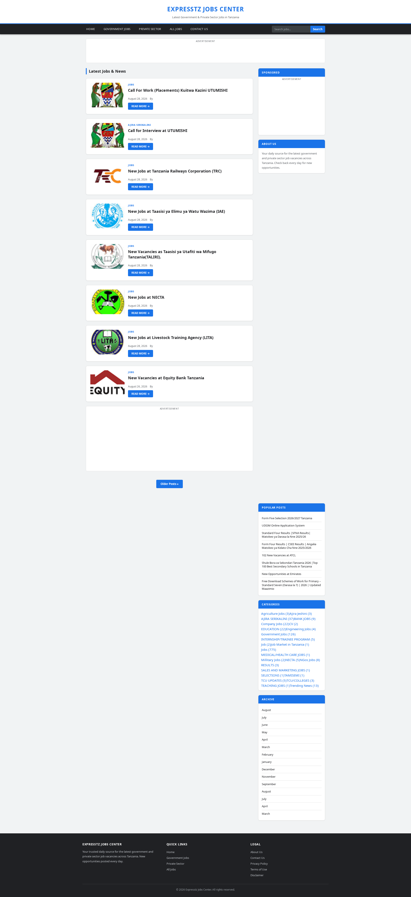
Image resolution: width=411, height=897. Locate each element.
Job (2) (266, 644)
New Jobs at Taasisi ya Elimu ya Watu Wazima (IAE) (176, 211)
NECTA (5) (292, 660)
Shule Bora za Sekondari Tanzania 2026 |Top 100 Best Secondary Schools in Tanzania (290, 564)
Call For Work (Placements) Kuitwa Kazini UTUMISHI (178, 90)
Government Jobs (117, 29)
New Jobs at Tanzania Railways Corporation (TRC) (175, 171)
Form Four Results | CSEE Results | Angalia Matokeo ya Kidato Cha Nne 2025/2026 (289, 546)
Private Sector (150, 29)
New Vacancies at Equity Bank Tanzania (166, 377)
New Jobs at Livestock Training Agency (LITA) (170, 337)
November (268, 776)
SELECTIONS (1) (272, 675)
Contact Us (199, 29)
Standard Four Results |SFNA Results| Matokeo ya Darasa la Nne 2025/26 (286, 535)
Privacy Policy (259, 864)
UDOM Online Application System (283, 525)
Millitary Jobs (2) (273, 660)
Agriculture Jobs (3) (275, 613)
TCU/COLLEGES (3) (300, 680)
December (268, 769)
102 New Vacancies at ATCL (279, 555)
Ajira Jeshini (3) (301, 613)
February (267, 754)
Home (90, 29)
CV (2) (293, 624)
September (269, 784)
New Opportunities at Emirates (281, 574)
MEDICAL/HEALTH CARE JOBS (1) (285, 654)
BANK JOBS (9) (305, 618)
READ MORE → (140, 106)
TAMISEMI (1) (294, 675)
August (266, 710)
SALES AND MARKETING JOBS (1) (285, 670)
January (267, 762)
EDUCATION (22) (273, 629)
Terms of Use (258, 869)
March (266, 747)
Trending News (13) (304, 685)
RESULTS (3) (270, 665)
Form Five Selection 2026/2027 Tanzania (287, 518)
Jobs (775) (268, 649)
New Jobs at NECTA (146, 297)
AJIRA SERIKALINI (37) (277, 618)
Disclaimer (257, 875)
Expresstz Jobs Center (205, 9)
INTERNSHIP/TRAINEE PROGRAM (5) (288, 639)
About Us (256, 852)
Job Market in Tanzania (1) (290, 644)
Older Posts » (170, 484)
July (264, 717)
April (265, 739)
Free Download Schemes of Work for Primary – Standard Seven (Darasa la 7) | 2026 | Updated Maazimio (291, 585)
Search (318, 29)
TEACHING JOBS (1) (275, 685)
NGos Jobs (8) (310, 660)
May (264, 732)
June (265, 725)
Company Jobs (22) (275, 624)
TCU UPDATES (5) (274, 680)
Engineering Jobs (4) (301, 629)
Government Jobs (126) (278, 634)
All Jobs (176, 29)
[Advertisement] (205, 53)
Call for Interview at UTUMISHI (157, 130)
